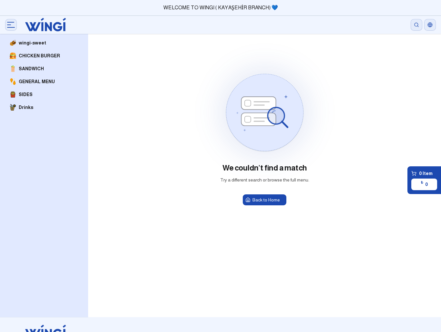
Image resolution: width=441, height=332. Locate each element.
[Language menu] (430, 25)
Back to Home (266, 199)
